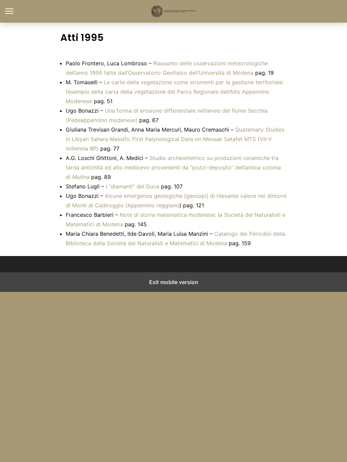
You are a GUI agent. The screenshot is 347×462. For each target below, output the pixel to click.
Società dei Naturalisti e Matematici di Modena (173, 11)
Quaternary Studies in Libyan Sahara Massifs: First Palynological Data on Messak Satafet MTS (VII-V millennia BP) (175, 139)
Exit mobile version (173, 282)
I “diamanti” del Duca (132, 186)
